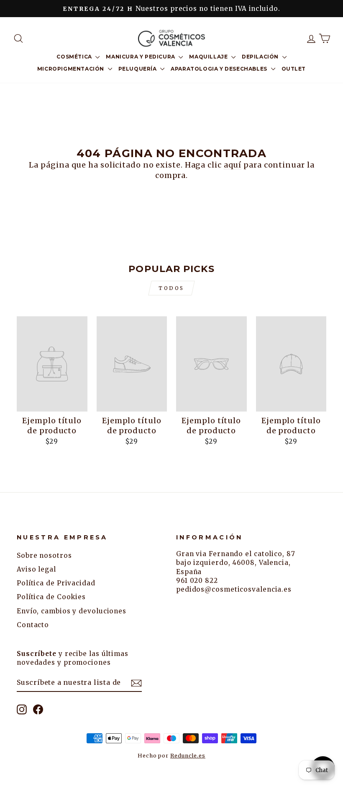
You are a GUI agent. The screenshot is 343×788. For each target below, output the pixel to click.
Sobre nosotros (44, 555)
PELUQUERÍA (138, 69)
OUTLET (294, 69)
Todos (171, 288)
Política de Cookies (51, 597)
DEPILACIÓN (261, 56)
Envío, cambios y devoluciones (71, 611)
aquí (233, 165)
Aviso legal (36, 569)
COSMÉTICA (74, 56)
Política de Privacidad (56, 583)
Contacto (33, 625)
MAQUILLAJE (209, 56)
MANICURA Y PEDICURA (141, 56)
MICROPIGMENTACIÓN (71, 69)
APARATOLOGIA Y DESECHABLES (220, 69)
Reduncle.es (187, 755)
